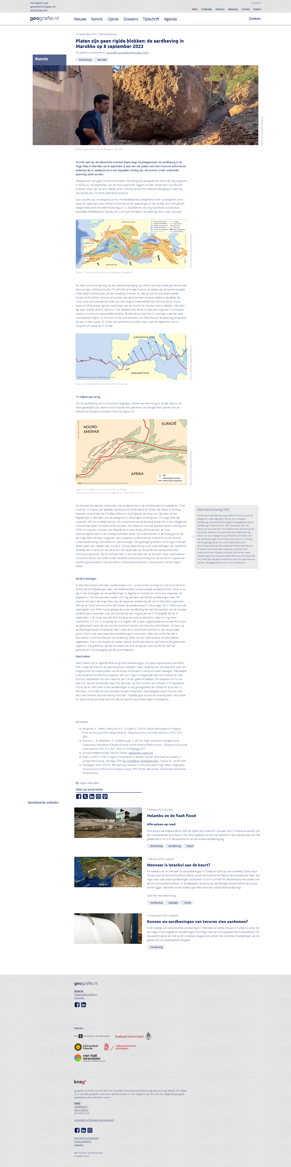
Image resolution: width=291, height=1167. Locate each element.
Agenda (170, 18)
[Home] (44, 19)
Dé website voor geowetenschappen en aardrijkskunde (43, 6)
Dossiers (131, 18)
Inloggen (256, 3)
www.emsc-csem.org (141, 752)
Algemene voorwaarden (86, 1138)
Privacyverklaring (82, 1141)
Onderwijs (206, 9)
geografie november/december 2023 (128, 52)
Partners (220, 9)
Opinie (113, 18)
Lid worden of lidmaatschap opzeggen (94, 1120)
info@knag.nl (80, 1106)
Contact (245, 9)
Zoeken (257, 9)
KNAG (77, 1103)
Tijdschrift (151, 18)
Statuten (78, 1144)
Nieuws (80, 18)
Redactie (78, 991)
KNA (195, 9)
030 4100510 (81, 1109)
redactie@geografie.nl (85, 994)
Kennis (97, 18)
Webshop (233, 9)
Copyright (79, 997)
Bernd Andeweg (108, 34)
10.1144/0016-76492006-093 (140, 761)
